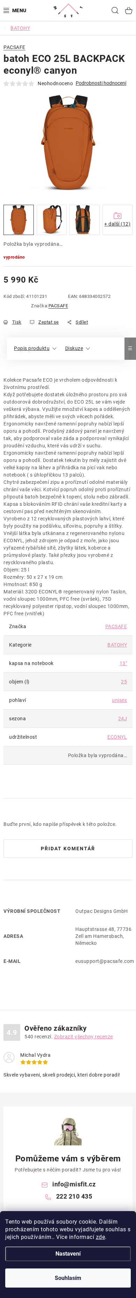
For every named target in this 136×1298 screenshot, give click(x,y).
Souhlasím (68, 1278)
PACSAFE (58, 305)
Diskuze (74, 348)
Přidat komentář (68, 848)
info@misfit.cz (74, 1184)
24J (122, 718)
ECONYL (117, 737)
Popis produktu (32, 348)
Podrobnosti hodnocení (101, 83)
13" (123, 663)
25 (124, 681)
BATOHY (117, 645)
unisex (119, 700)
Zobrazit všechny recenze (83, 1036)
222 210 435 (74, 1196)
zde (100, 1237)
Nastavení (68, 1253)
